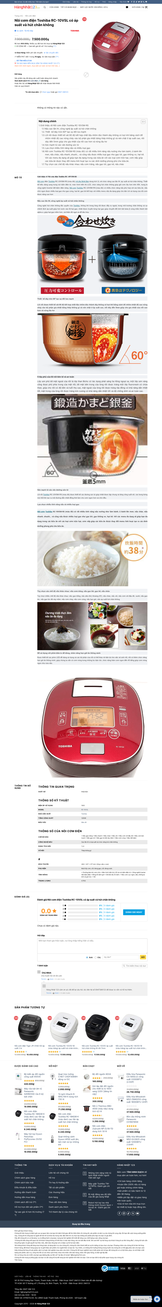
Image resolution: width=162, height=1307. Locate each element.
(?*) (54, 46)
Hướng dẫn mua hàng (25, 1197)
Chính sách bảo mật (24, 1182)
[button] (112, 2)
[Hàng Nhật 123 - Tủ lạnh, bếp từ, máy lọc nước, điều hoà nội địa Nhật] (27, 7)
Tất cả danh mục (69, 7)
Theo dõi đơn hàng (58, 1202)
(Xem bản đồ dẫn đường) (91, 1280)
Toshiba (51, 181)
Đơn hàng (53, 1197)
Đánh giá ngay (134, 912)
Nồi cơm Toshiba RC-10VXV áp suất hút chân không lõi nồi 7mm (97, 1047)
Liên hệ (75, 2)
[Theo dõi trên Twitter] (139, 2)
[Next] (147, 1036)
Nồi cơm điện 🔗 (33, 81)
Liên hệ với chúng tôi (59, 1173)
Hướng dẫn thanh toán (25, 1192)
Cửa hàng (54, 7)
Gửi (143, 957)
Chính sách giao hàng (25, 1177)
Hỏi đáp (30, 31)
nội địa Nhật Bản (82, 181)
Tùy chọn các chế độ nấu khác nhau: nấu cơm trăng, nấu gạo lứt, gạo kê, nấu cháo (84, 164)
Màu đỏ (84, 822)
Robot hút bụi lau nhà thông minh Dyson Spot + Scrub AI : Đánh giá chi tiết (100, 1206)
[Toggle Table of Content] (142, 122)
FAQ (104, 2)
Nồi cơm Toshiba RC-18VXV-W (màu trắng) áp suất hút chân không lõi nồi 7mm (131, 1047)
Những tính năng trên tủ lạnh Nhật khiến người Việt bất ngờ (99, 1175)
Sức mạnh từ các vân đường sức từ (62, 145)
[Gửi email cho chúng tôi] (141, 2)
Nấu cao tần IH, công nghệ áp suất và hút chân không (70, 128)
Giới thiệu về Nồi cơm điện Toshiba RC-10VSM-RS (64, 125)
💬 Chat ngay (45, 92)
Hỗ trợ (97, 2)
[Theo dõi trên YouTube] (146, 2)
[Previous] (15, 1036)
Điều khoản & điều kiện (26, 1187)
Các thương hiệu (57, 1192)
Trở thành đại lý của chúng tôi (63, 1212)
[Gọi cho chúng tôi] (144, 2)
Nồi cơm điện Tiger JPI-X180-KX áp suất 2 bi (30, 1047)
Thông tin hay (86, 2)
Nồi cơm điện (30, 16)
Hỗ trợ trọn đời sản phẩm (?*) (29, 1207)
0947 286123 (63, 92)
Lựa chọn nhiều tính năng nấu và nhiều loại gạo (68, 148)
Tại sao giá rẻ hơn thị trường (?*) (29, 1213)
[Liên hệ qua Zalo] (127, 7)
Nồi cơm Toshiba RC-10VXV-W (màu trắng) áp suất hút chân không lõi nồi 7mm (63, 1047)
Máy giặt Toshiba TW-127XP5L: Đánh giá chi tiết (99, 1186)
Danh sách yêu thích (58, 1207)
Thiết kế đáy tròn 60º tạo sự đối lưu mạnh (65, 132)
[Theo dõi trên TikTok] (136, 2)
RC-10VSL (84, 810)
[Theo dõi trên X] (133, 1213)
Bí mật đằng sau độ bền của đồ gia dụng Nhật (99, 1195)
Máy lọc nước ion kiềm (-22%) (94, 7)
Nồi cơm (40, 181)
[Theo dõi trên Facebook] (131, 2)
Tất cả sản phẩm (57, 1187)
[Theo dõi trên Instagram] (134, 2)
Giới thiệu (66, 2)
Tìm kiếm (124, 966)
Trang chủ (19, 16)
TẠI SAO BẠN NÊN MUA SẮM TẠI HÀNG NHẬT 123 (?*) (38, 63)
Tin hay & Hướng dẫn (59, 1182)
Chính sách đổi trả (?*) (25, 1202)
